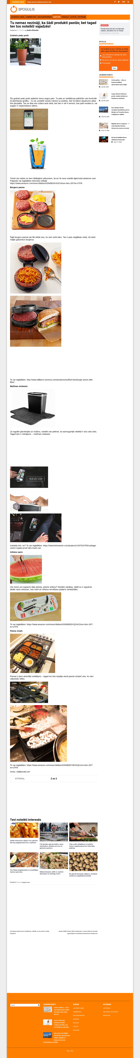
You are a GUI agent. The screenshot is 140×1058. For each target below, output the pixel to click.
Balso (114, 68)
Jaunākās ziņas (17, 17)
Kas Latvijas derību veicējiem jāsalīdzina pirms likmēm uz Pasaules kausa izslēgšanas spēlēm (120, 111)
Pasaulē (65, 17)
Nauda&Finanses (45, 17)
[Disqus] (54, 964)
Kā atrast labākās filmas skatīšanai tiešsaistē (119, 138)
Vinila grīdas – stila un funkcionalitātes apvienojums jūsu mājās (119, 82)
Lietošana (106, 1008)
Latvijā (73, 17)
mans (28, 882)
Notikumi (82, 17)
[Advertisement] (54, 82)
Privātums (106, 1015)
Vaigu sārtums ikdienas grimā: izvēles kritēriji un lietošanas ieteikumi (119, 96)
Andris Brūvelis (33, 30)
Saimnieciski (31, 17)
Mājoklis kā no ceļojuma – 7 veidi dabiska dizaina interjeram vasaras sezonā (120, 126)
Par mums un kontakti (110, 1012)
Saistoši (56, 17)
